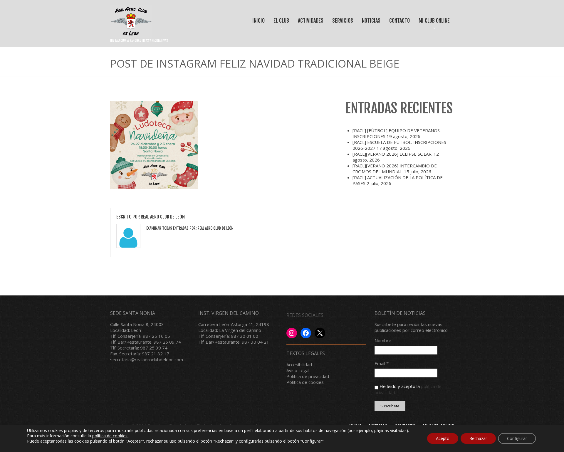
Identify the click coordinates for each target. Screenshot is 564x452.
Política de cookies (305, 382)
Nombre (383, 340)
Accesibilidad (299, 364)
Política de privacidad (307, 376)
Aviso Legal (297, 370)
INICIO (258, 20)
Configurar (517, 438)
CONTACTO (399, 20)
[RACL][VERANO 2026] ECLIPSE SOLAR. (392, 154)
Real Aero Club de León (163, 217)
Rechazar (478, 438)
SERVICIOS (342, 20)
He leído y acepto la (408, 389)
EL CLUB (279, 25)
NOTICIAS (371, 20)
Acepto (442, 438)
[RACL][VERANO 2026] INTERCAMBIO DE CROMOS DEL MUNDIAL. (394, 168)
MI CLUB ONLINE (432, 25)
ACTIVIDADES (308, 25)
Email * (382, 363)
